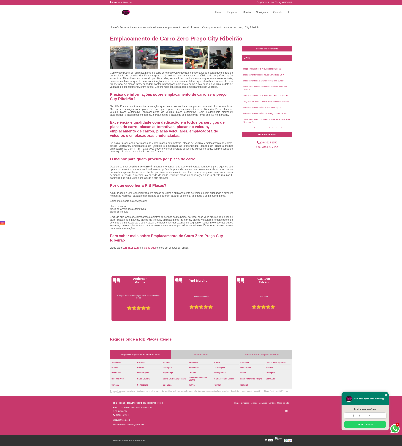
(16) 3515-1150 (267, 2)
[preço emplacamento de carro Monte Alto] (221, 57)
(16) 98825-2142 (284, 2)
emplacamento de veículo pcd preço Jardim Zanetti (265, 113)
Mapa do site (283, 403)
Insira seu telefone (365, 409)
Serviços (261, 12)
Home (218, 12)
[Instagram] (286, 411)
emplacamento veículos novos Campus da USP (263, 75)
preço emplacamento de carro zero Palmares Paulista (266, 101)
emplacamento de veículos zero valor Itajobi (262, 107)
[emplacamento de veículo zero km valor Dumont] (121, 57)
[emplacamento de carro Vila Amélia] (146, 57)
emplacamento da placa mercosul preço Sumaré (264, 81)
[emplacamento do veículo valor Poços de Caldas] (171, 57)
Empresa (232, 12)
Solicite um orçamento (267, 48)
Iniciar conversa (365, 424)
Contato (277, 12)
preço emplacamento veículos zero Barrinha (262, 69)
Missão (247, 12)
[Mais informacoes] (288, 12)
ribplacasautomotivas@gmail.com (129, 425)
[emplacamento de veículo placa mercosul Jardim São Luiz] (196, 57)
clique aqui (150, 247)
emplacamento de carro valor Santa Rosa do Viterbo (265, 95)
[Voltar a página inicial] (125, 12)
